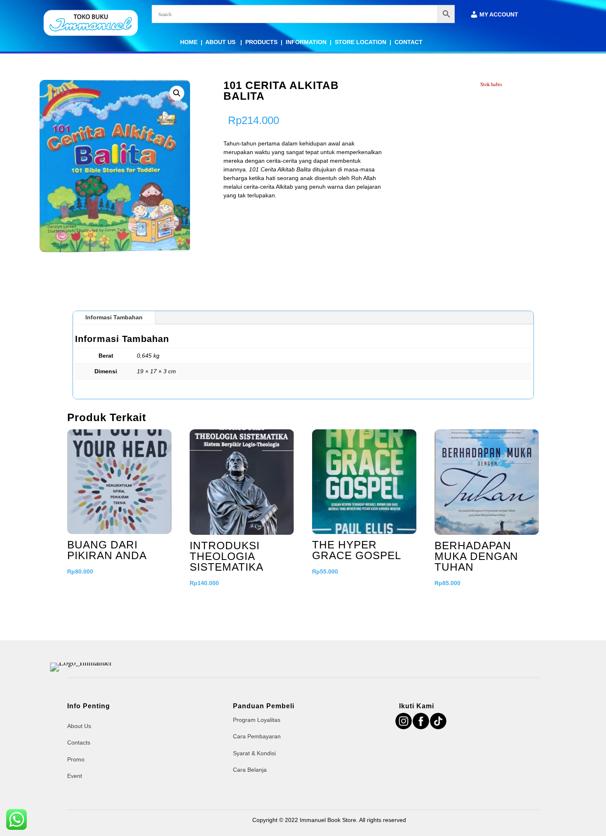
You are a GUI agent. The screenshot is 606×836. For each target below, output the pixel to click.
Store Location (360, 42)
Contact (409, 42)
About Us (221, 42)
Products (261, 42)
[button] (176, 93)
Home (188, 42)
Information (306, 42)
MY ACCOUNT (498, 15)
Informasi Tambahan (114, 317)
